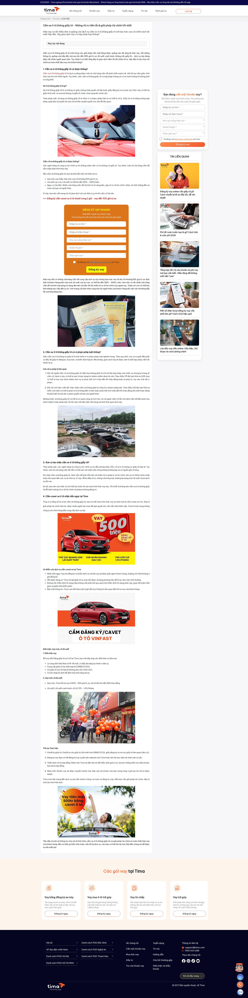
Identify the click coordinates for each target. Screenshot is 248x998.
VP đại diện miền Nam (57, 949)
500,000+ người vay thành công (96, 214)
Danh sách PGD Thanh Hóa (95, 956)
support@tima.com (193, 947)
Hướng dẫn (158, 954)
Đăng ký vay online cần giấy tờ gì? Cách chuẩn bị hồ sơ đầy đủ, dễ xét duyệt (177, 194)
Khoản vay (94, 11)
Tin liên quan (179, 156)
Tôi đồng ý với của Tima (98, 262)
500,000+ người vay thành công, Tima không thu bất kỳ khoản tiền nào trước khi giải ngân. (182, 100)
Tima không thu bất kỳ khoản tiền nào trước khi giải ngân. (96, 217)
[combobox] (96, 240)
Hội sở (49, 943)
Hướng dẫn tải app (182, 2)
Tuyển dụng (127, 11)
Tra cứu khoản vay (135, 965)
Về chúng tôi (75, 11)
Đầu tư (111, 11)
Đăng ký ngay (61, 913)
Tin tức (144, 11)
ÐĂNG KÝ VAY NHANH (96, 209)
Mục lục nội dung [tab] (56, 43)
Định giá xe (161, 11)
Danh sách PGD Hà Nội (57, 956)
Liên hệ (188, 11)
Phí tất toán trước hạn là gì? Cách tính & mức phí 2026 (179, 234)
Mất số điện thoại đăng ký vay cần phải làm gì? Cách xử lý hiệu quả (177, 312)
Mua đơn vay (132, 954)
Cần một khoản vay (135, 948)
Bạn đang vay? (183, 94)
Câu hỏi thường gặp (162, 960)
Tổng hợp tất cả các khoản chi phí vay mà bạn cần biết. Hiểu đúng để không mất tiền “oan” (179, 273)
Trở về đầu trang (191, 976)
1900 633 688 (192, 950)
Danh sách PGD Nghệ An (94, 949)
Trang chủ (45, 18)
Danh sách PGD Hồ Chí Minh (60, 963)
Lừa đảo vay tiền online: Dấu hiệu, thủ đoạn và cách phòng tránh (178, 350)
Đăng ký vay (96, 269)
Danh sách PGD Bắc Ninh (94, 943)
